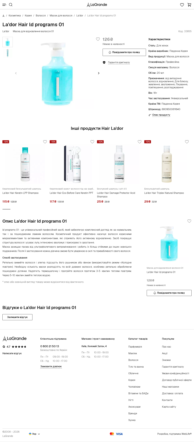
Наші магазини (170, 386)
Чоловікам (134, 386)
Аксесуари (134, 406)
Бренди (132, 413)
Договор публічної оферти (177, 380)
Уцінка (131, 420)
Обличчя (133, 373)
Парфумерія (135, 346)
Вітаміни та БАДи (138, 393)
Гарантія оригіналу (173, 366)
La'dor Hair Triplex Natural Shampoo (164, 193)
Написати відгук (12, 353)
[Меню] (4, 5)
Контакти (167, 400)
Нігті (131, 400)
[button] (189, 4)
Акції (164, 353)
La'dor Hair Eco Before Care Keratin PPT (71, 193)
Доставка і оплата (172, 393)
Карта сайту (169, 406)
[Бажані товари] (182, 4)
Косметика (15, 15)
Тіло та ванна (136, 366)
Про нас (166, 346)
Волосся (41, 15)
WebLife (185, 433)
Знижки (166, 360)
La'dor (79, 15)
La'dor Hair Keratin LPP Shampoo (20, 193)
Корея (28, 15)
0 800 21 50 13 (49, 346)
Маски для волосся (61, 15)
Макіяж (132, 353)
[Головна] (3, 15)
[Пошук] (10, 4)
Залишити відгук (17, 317)
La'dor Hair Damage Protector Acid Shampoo (116, 194)
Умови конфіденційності (175, 373)
